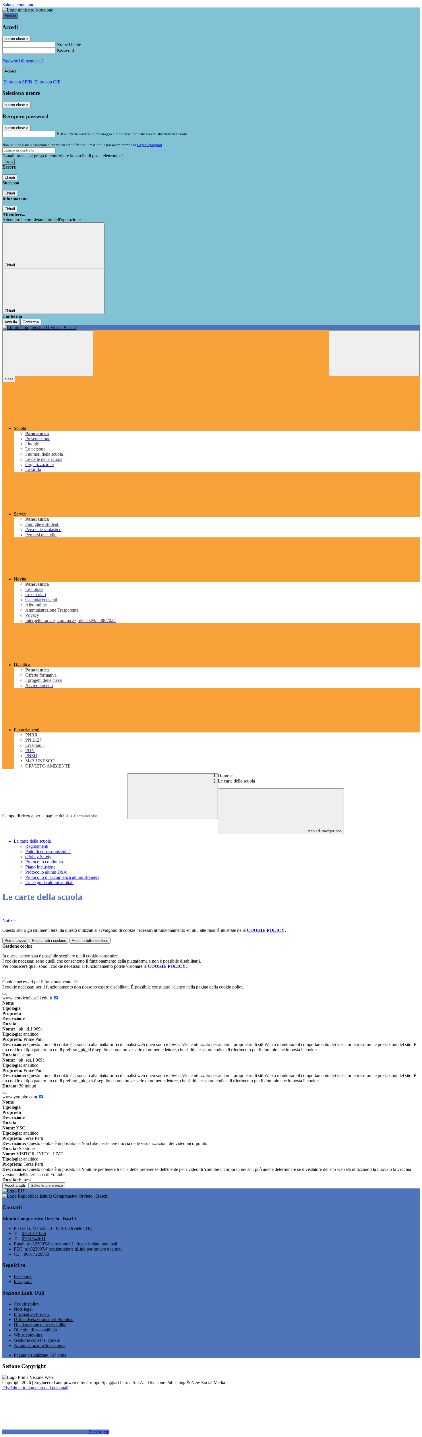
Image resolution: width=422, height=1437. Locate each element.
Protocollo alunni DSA (46, 872)
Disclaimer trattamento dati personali (35, 1387)
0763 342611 (34, 1238)
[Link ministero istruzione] (27, 9)
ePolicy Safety (38, 856)
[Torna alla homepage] (211, 327)
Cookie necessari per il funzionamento (37, 981)
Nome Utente (69, 44)
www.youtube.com (20, 1096)
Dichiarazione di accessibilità (40, 1324)
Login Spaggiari (149, 145)
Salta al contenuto (18, 4)
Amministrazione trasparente (39, 1345)
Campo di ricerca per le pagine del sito (37, 815)
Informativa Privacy (32, 1314)
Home (223, 775)
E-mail (63, 133)
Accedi (10, 16)
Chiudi (10, 177)
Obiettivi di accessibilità (35, 1329)
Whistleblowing (28, 1335)
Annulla (11, 322)
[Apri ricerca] (374, 353)
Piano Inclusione (40, 867)
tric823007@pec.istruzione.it (74, 1249)
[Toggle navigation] (47, 353)
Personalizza (15, 940)
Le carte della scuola (32, 841)
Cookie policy (26, 1303)
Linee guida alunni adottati (49, 882)
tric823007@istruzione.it (72, 1243)
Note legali (24, 1309)
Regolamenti (36, 846)
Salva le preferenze (47, 1185)
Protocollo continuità (44, 861)
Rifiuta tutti (49, 940)
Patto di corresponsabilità (48, 851)
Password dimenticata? (23, 60)
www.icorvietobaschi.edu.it (27, 997)
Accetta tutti (90, 940)
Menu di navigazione (324, 831)
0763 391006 (34, 1233)
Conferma (31, 322)
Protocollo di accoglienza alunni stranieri (62, 877)
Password (65, 50)
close (9, 379)
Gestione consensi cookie (37, 1340)
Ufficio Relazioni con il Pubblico (43, 1319)
